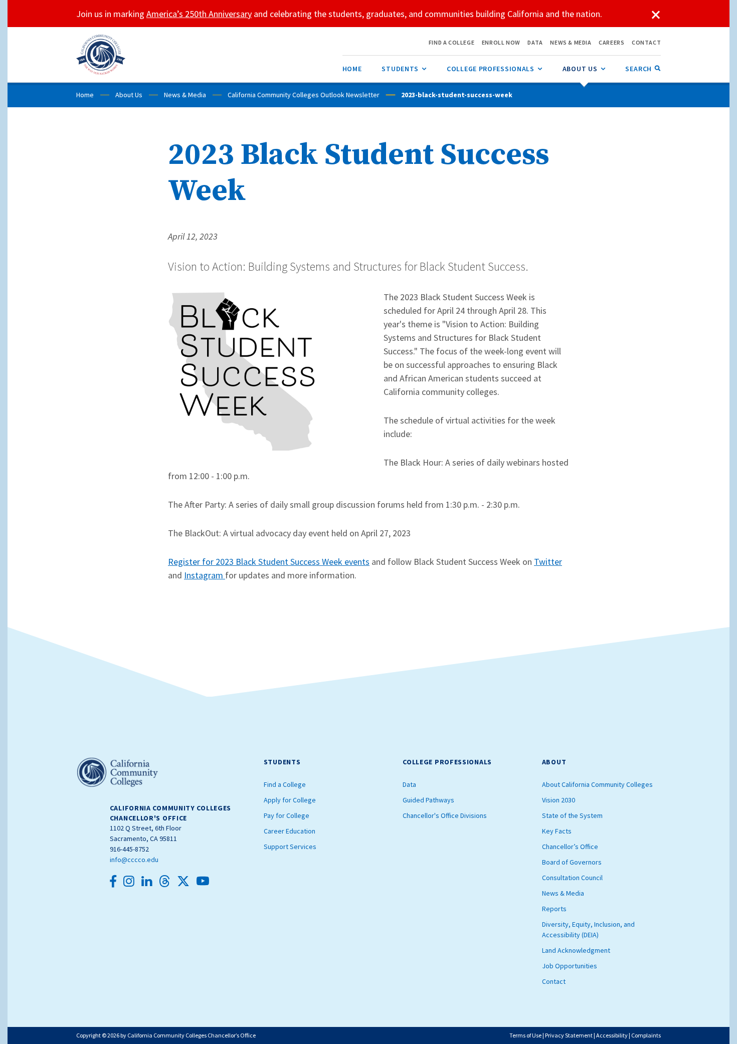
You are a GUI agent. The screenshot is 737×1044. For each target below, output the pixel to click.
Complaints (646, 1035)
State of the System (572, 815)
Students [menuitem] (404, 68)
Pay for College (286, 815)
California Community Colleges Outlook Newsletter (304, 94)
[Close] (656, 15)
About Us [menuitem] (584, 68)
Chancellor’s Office (570, 846)
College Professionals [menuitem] (494, 68)
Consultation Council (572, 877)
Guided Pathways (428, 799)
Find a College (285, 784)
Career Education (289, 831)
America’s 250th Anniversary (199, 14)
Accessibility (612, 1035)
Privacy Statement (569, 1035)
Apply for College (290, 799)
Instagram (204, 575)
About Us (128, 94)
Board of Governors (572, 862)
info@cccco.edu (134, 859)
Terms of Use (525, 1035)
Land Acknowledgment (576, 950)
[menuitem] (352, 68)
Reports (554, 908)
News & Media (185, 94)
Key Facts (557, 831)
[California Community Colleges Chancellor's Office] (101, 55)
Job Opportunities (569, 965)
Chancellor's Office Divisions (445, 815)
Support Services (290, 846)
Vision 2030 (558, 799)
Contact (554, 981)
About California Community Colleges (597, 784)
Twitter (548, 561)
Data (409, 784)
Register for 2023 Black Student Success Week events (269, 561)
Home (85, 94)
